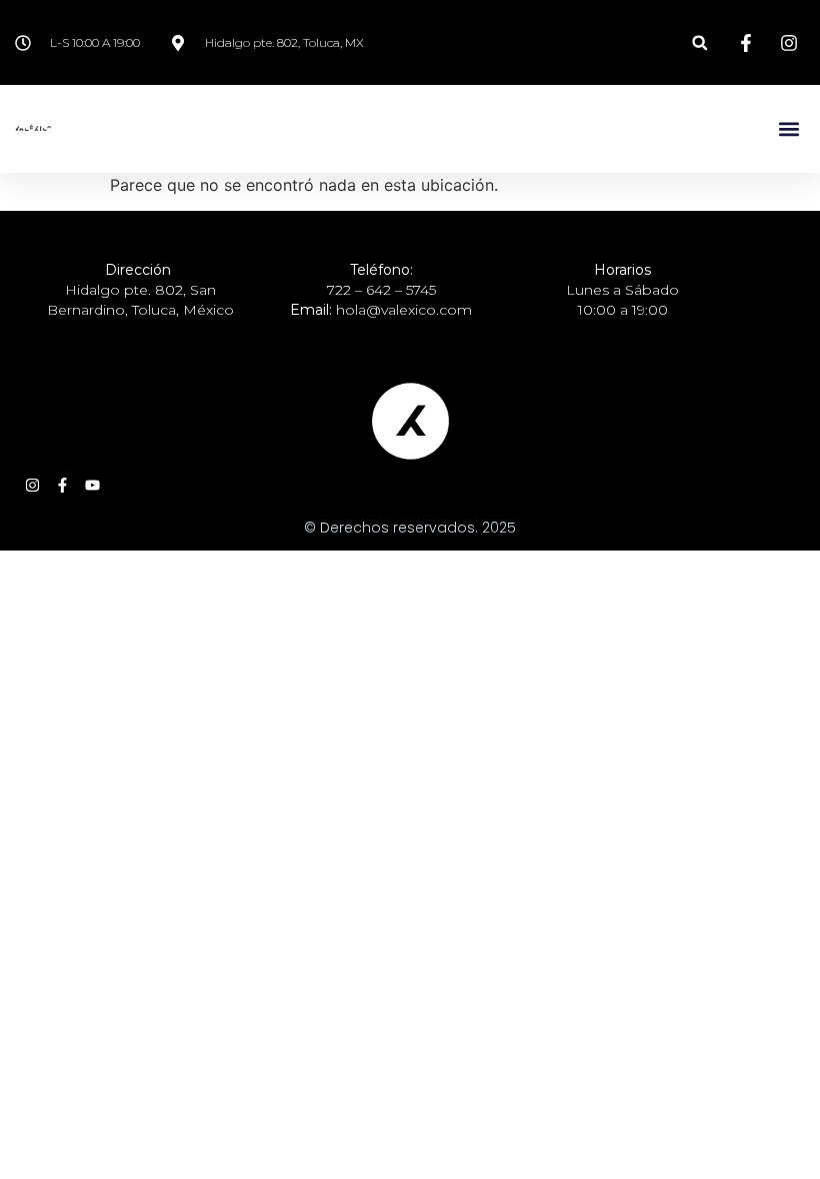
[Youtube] (92, 485)
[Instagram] (32, 485)
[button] (699, 42)
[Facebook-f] (62, 485)
